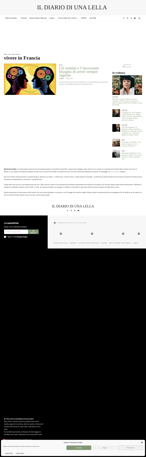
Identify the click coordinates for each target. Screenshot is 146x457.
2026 (123, 139)
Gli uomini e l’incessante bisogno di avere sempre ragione (79, 71)
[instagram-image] (61, 233)
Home (5, 54)
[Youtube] (135, 18)
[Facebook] (124, 18)
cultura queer (115, 172)
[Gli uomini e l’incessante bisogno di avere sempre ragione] (30, 79)
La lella (61, 78)
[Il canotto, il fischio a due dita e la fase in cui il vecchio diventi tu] (116, 143)
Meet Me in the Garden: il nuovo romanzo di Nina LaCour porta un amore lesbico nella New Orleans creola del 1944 (127, 102)
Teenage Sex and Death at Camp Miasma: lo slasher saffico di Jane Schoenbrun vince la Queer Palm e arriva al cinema (132, 116)
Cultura (115, 96)
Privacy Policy (20, 453)
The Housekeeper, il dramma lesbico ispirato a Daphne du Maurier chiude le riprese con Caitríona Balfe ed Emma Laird (132, 131)
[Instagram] (127, 18)
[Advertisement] (73, 36)
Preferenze (131, 448)
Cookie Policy (9, 453)
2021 (60, 64)
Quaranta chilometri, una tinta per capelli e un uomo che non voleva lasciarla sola (132, 156)
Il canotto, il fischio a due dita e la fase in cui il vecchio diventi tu (131, 144)
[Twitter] (131, 18)
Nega (105, 448)
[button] (142, 443)
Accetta (79, 448)
